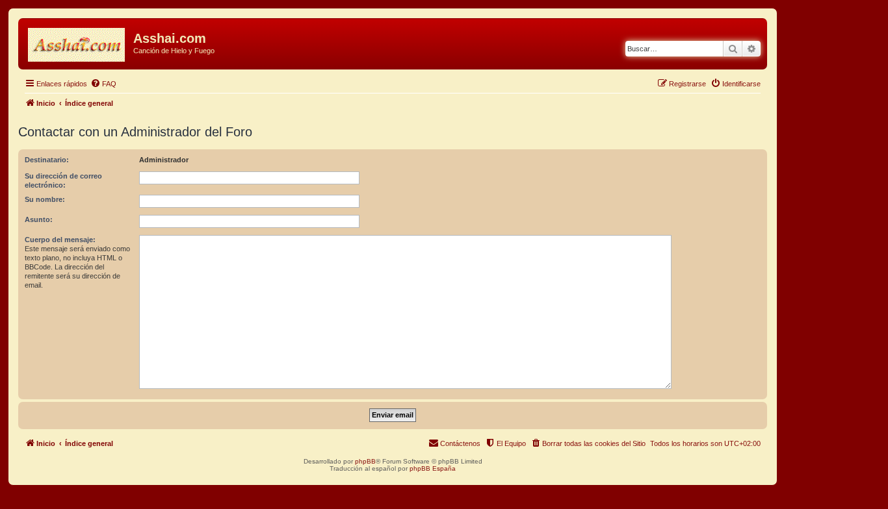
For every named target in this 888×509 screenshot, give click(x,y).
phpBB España (433, 468)
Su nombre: (45, 199)
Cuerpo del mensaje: (60, 239)
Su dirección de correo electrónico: (63, 180)
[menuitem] (103, 84)
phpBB (365, 461)
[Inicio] (77, 42)
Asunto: (39, 219)
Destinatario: (47, 160)
